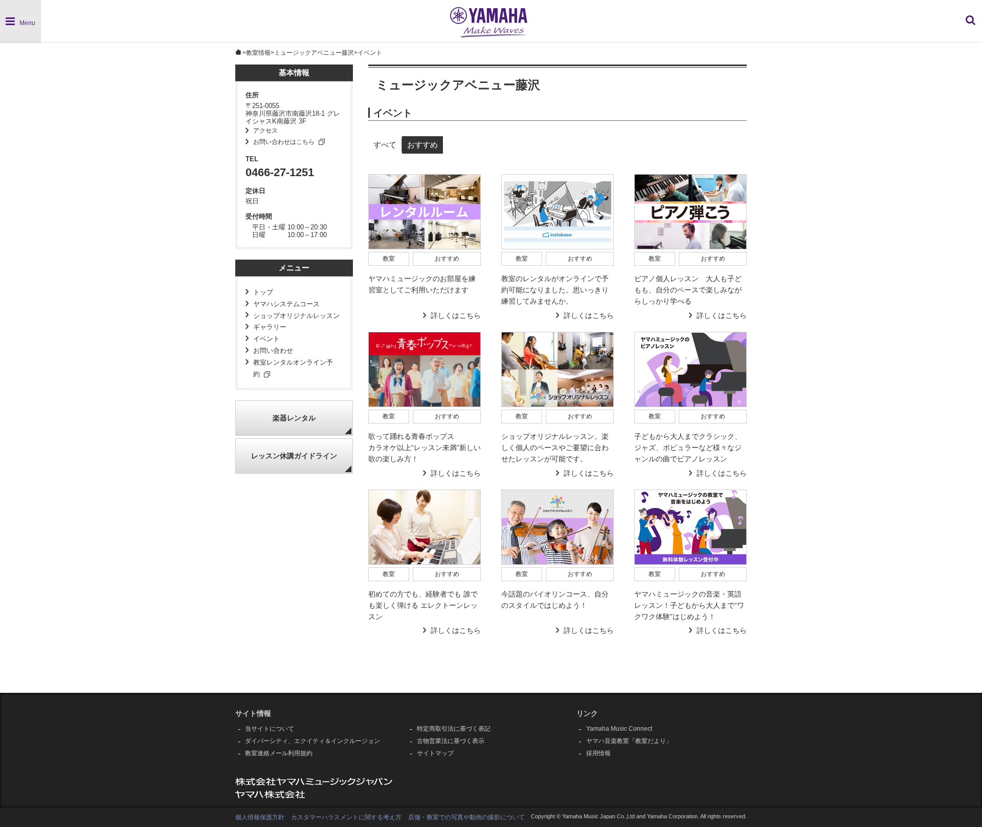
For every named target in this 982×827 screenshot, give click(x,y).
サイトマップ (435, 753)
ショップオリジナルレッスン (296, 316)
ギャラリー (269, 327)
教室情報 (258, 52)
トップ (263, 292)
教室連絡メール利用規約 (279, 753)
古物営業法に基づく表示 (450, 741)
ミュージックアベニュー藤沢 (314, 52)
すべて (384, 144)
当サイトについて (269, 729)
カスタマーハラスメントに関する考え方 (346, 817)
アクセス (265, 130)
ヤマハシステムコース (286, 304)
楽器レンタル (294, 418)
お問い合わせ (273, 350)
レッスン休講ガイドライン (294, 456)
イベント (266, 339)
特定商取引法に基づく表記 (453, 729)
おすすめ (422, 144)
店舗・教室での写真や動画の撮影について (466, 817)
